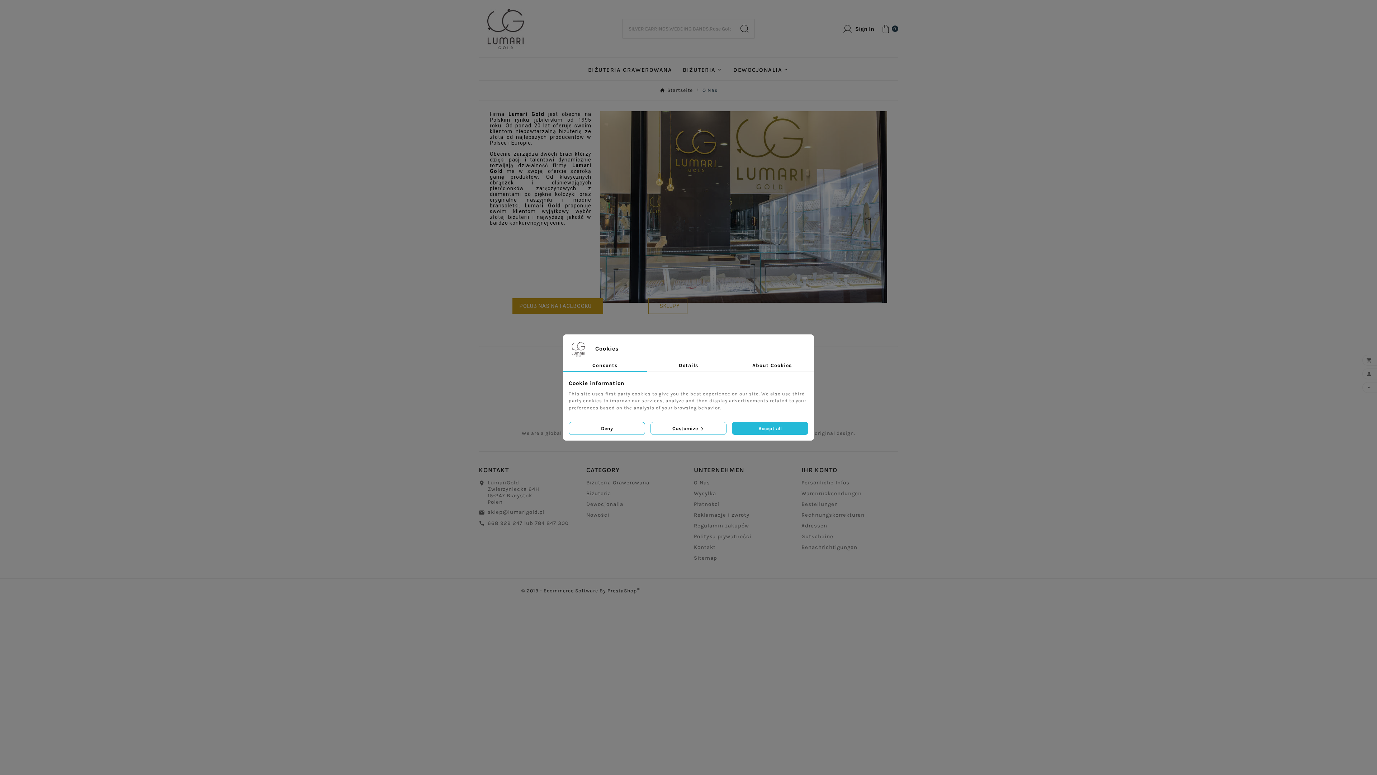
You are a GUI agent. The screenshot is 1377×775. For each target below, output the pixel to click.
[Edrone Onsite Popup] (688, 387)
